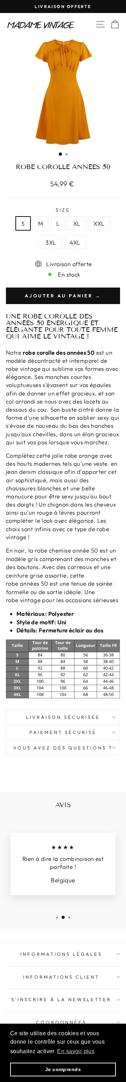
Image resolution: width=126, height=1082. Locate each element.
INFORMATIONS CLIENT (61, 977)
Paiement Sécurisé (63, 732)
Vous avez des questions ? (63, 748)
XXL (98, 223)
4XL (75, 242)
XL (76, 223)
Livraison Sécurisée (63, 717)
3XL (51, 242)
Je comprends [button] (63, 1069)
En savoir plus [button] (75, 1051)
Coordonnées (61, 1022)
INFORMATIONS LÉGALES (61, 954)
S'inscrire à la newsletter (61, 999)
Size (63, 210)
